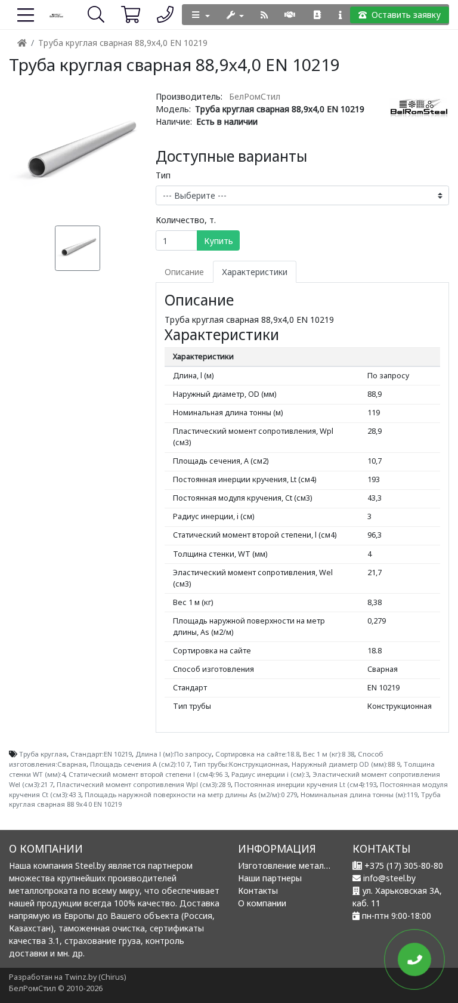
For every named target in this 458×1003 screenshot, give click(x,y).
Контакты (258, 890)
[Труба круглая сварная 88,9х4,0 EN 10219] (78, 151)
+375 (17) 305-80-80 (403, 865)
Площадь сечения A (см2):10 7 (140, 764)
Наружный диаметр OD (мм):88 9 (346, 764)
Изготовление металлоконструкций (312, 865)
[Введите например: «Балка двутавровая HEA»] (87, 14)
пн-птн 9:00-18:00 (396, 915)
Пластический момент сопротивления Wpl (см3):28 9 (144, 784)
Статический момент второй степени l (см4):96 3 (148, 774)
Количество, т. (186, 220)
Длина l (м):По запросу (173, 753)
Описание (184, 271)
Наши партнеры (270, 878)
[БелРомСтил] (56, 14)
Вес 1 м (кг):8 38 (328, 753)
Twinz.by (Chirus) (95, 977)
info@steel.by (389, 878)
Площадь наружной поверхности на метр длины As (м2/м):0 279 (191, 794)
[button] (122, 14)
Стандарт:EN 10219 (101, 753)
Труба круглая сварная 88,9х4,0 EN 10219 (123, 42)
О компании (262, 903)
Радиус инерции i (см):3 (270, 774)
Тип (163, 175)
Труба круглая (43, 753)
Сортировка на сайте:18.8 (257, 753)
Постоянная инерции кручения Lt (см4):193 (305, 784)
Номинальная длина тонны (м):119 (359, 794)
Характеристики (254, 271)
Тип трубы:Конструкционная (240, 764)
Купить (218, 240)
